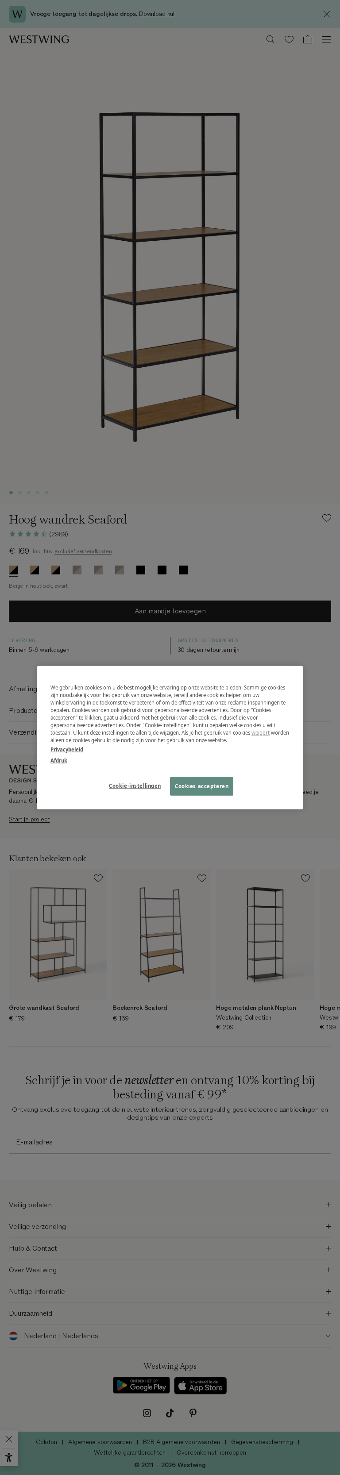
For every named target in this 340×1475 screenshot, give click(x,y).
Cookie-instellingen (135, 785)
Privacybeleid (66, 749)
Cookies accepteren (201, 786)
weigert (260, 732)
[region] (170, 737)
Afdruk (58, 760)
